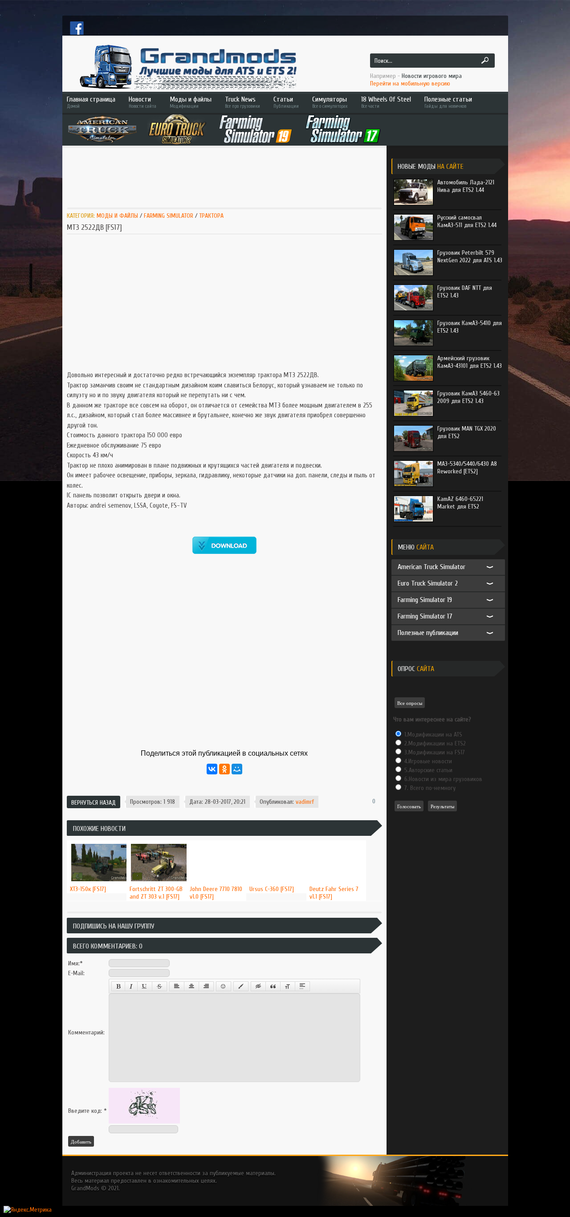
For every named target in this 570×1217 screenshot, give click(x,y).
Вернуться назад (93, 802)
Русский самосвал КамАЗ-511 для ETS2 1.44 (467, 221)
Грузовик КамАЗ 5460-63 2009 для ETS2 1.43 (468, 397)
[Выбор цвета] (240, 986)
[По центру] (191, 986)
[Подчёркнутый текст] (144, 986)
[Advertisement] (229, 177)
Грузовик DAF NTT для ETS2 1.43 (464, 291)
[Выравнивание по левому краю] (176, 986)
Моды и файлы (191, 102)
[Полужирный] (118, 986)
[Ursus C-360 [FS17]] (276, 840)
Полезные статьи (448, 102)
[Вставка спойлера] (302, 986)
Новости (142, 102)
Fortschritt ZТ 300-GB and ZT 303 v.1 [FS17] (156, 892)
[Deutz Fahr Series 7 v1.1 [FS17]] (336, 840)
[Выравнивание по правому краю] (206, 986)
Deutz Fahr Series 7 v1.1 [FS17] (333, 892)
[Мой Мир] (237, 769)
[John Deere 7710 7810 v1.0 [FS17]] (217, 840)
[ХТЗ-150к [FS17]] (97, 840)
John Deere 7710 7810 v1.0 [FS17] (216, 892)
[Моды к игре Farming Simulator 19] (255, 129)
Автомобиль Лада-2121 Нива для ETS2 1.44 (465, 186)
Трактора (211, 216)
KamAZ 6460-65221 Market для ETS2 (460, 502)
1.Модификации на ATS (432, 734)
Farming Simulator (168, 216)
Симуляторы (329, 102)
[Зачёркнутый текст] (159, 986)
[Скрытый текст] (258, 986)
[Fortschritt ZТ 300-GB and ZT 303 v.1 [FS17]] (156, 840)
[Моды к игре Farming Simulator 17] (343, 129)
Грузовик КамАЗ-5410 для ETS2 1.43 (469, 326)
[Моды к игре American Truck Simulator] (102, 129)
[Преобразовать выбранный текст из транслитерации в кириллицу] (287, 986)
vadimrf (305, 802)
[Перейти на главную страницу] (187, 67)
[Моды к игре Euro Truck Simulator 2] (177, 129)
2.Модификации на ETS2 (434, 743)
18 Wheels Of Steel (386, 102)
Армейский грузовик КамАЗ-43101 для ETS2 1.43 (469, 362)
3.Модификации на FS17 (434, 752)
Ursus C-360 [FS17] (271, 889)
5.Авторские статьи (427, 770)
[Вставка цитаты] (273, 986)
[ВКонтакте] (212, 769)
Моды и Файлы (117, 216)
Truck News (242, 102)
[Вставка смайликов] (223, 986)
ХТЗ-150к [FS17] (88, 889)
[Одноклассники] (224, 769)
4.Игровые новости (427, 761)
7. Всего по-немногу (429, 788)
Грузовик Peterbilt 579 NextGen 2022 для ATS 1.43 (469, 256)
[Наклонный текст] (131, 986)
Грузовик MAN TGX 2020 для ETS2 (466, 432)
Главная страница (91, 102)
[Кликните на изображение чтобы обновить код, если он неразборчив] (144, 1121)
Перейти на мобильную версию (410, 83)
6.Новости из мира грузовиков (442, 779)
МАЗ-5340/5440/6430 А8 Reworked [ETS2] (467, 467)
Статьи (286, 102)
